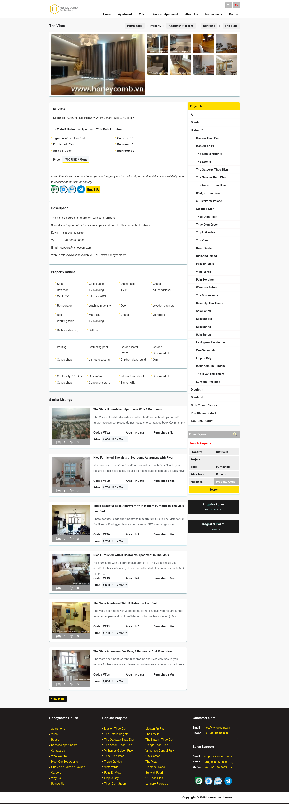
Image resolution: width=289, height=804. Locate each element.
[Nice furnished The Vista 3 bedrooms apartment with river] (71, 486)
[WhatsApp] (55, 192)
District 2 (209, 26)
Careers (56, 772)
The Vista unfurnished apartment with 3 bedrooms (127, 409)
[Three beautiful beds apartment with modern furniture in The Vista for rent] (71, 534)
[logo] (64, 14)
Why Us (56, 778)
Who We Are (59, 756)
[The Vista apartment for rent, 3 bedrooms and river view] (71, 680)
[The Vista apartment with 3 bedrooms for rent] (71, 631)
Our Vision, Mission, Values (68, 767)
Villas (54, 734)
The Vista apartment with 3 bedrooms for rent (125, 603)
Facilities (197, 482)
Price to (221, 474)
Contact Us (58, 750)
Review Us (57, 783)
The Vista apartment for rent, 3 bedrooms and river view (132, 651)
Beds (194, 467)
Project (195, 459)
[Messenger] (64, 192)
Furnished (223, 467)
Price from (197, 474)
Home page (134, 26)
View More (58, 699)
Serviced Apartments (64, 745)
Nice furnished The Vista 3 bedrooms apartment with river (133, 457)
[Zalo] (72, 192)
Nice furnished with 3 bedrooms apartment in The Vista (131, 555)
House (55, 739)
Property (196, 452)
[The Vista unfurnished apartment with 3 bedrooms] (71, 438)
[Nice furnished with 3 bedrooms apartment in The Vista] (71, 583)
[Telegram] (81, 192)
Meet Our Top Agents (64, 761)
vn (229, 5)
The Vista (231, 26)
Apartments (58, 728)
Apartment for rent (181, 26)
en (236, 5)
